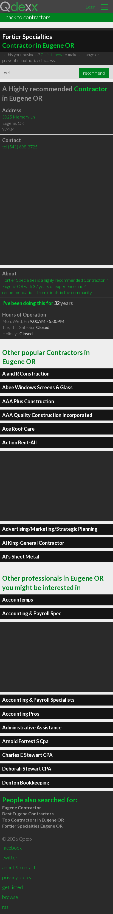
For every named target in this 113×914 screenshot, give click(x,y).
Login (90, 6)
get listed (12, 887)
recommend (94, 72)
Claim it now (51, 54)
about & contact (19, 867)
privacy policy (17, 877)
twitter (10, 857)
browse (10, 897)
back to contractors (27, 17)
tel (20, 146)
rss (5, 907)
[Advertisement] (56, 208)
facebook (12, 848)
